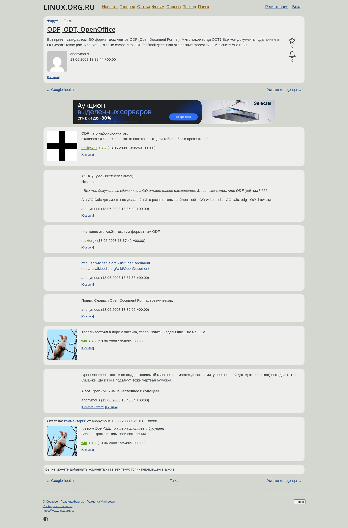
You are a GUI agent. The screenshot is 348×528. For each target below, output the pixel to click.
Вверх (299, 501)
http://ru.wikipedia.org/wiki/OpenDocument (115, 269)
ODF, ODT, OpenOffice (81, 29)
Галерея (127, 6)
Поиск (203, 6)
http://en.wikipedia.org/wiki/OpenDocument (115, 263)
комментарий (75, 421)
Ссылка (53, 77)
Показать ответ (93, 407)
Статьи (143, 6)
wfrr (84, 341)
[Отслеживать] (292, 54)
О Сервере (50, 501)
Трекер (189, 6)
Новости (110, 6)
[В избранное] (292, 41)
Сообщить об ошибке (57, 506)
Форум (158, 6)
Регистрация (276, 6)
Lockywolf (89, 148)
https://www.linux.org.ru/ (58, 510)
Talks (68, 21)
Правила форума (72, 501)
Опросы (173, 6)
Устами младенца (282, 90)
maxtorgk (88, 241)
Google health (62, 90)
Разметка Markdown (101, 501)
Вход (296, 6)
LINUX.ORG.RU (69, 7)
